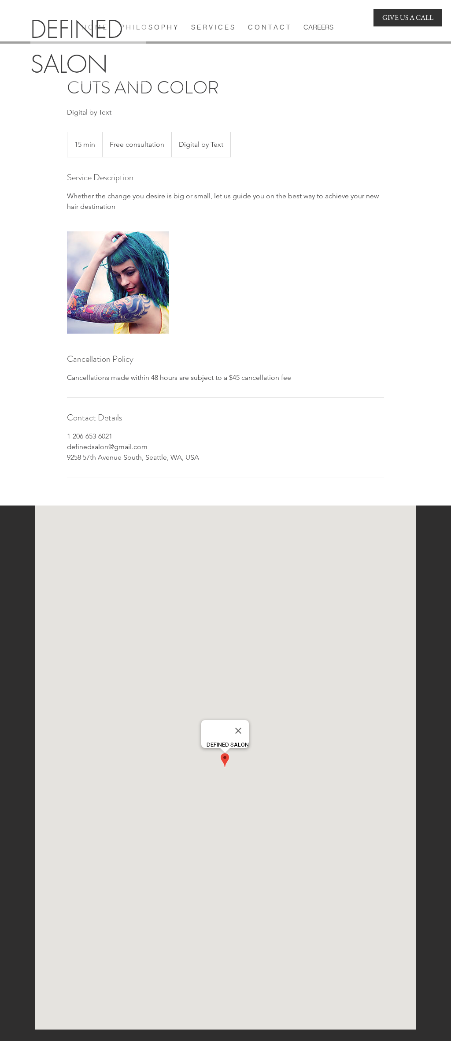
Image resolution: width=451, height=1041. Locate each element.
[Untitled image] (118, 282)
